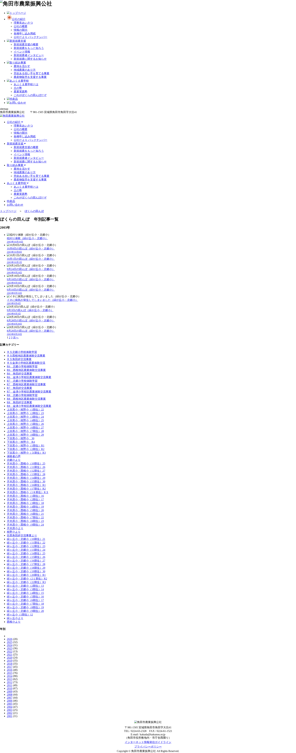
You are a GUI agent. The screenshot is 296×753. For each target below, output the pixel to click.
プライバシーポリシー (148, 746)
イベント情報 (22, 51)
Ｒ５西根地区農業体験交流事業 (26, 355)
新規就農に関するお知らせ (30, 58)
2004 (9, 706)
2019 (9, 660)
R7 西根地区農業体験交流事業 (26, 384)
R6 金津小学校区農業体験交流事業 (29, 377)
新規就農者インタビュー (29, 55)
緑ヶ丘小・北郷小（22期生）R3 (26, 582)
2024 (9, 645)
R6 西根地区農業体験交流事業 (26, 370)
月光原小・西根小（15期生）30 (26, 481)
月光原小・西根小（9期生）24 (25, 524)
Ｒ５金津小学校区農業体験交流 (26, 362)
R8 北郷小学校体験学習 (22, 395)
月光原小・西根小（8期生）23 (25, 521)
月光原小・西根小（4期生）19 (25, 506)
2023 (9, 648)
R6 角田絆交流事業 (19, 373)
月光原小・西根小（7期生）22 (25, 517)
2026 (9, 639)
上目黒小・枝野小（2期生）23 (25, 413)
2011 (9, 685)
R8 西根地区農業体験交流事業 (26, 398)
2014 (9, 676)
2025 (9, 642)
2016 (9, 669)
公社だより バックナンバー (30, 37)
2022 (9, 651)
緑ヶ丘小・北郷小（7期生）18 (25, 603)
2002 (9, 713)
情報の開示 (20, 29)
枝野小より (14, 531)
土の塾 (18, 87)
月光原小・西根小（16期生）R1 (26, 485)
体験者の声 (14, 456)
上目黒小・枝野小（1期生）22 (25, 409)
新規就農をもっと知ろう (29, 48)
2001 (9, 716)
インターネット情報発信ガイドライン (148, 742)
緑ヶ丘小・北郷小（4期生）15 (25, 593)
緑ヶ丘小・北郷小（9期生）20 (25, 610)
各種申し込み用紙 (25, 33)
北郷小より (14, 459)
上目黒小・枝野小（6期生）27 (25, 427)
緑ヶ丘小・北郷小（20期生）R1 (26, 575)
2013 (9, 679)
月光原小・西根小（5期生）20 (25, 510)
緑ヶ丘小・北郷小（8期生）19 (25, 607)
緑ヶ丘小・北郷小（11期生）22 (26, 542)
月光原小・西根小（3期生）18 (25, 503)
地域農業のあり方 (25, 69)
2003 (9, 709)
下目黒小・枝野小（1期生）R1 (25, 445)
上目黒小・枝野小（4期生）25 (25, 420)
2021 (9, 654)
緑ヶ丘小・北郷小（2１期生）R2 (27, 578)
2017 (9, 666)
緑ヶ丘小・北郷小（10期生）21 (26, 539)
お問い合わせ (15, 204)
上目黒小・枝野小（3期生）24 (25, 416)
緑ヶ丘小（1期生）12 (20, 614)
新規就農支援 (15, 143)
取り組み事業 (15, 165)
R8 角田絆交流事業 (19, 402)
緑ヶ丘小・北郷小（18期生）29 (26, 567)
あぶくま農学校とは (26, 84)
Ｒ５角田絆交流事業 (19, 359)
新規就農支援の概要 (26, 44)
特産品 (11, 201)
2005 (9, 703)
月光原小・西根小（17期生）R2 (26, 488)
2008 (9, 694)
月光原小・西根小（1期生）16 (25, 495)
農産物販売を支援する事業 (30, 77)
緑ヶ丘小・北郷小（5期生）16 (25, 596)
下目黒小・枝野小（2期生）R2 (25, 449)
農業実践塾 (20, 91)
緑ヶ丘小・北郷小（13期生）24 (26, 549)
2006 (9, 700)
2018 (9, 663)
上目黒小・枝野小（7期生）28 (25, 431)
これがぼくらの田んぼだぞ (30, 95)
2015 (9, 672)
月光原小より (15, 528)
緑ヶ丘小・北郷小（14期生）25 (26, 553)
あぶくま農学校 (17, 183)
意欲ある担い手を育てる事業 (31, 73)
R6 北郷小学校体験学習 (22, 366)
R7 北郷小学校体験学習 (22, 380)
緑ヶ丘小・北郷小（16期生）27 (26, 560)
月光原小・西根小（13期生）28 (26, 474)
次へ (15, 337)
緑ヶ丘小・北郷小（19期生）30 (26, 571)
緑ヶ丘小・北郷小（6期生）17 (25, 600)
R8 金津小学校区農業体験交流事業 (29, 405)
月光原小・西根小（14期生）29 (26, 477)
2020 (9, 657)
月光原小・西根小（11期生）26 (26, 467)
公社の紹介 (14, 122)
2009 (9, 691)
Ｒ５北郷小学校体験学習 (22, 352)
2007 (9, 697)
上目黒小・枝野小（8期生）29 (25, 434)
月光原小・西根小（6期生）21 (25, 513)
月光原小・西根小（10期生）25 (26, 463)
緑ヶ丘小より (15, 618)
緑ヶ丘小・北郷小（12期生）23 (26, 546)
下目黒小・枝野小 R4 (21, 441)
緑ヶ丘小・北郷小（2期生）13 (25, 585)
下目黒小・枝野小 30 (20, 438)
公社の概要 (20, 26)
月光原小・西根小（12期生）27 (26, 470)
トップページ (8, 211)
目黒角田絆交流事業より (22, 535)
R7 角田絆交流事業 (19, 388)
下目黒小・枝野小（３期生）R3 (26, 452)
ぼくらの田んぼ (34, 211)
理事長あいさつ (23, 22)
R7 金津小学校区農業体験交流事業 (29, 391)
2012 (9, 682)
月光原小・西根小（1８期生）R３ (27, 492)
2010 (9, 688)
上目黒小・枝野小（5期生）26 (25, 423)
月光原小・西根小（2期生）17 (25, 499)
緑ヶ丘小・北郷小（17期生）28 (26, 564)
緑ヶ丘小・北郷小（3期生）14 (25, 589)
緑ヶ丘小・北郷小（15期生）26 (26, 557)
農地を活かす (22, 66)
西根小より (14, 621)
